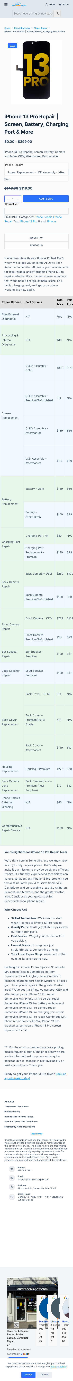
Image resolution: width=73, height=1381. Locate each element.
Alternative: (11, 204)
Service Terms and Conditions (21, 1121)
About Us (9, 1101)
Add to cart (46, 198)
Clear (7, 179)
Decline (44, 1374)
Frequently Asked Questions (19, 1126)
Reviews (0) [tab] (36, 245)
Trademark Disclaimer (16, 1106)
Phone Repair (43, 217)
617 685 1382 (24, 1170)
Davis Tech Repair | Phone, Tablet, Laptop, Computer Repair (18, 1336)
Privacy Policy (58, 1366)
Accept (28, 1374)
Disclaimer (36, 1133)
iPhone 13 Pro (28, 221)
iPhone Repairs (14, 165)
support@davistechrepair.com (33, 1179)
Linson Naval (58, 1321)
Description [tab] (36, 237)
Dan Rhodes (46, 1321)
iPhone (51, 221)
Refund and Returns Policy (18, 1116)
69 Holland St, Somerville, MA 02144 (36, 1188)
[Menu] (5, 4)
